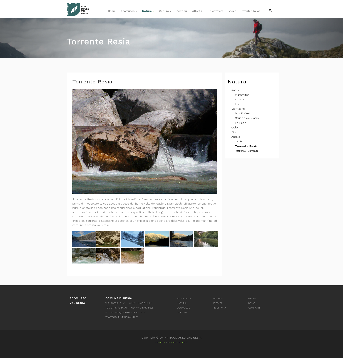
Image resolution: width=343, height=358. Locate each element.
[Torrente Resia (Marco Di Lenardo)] (157, 239)
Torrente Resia (246, 146)
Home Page (184, 298)
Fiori (234, 132)
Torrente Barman (246, 150)
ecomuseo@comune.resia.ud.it (125, 312)
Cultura (164, 11)
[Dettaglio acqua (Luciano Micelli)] (132, 255)
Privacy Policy (178, 342)
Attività (197, 11)
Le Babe (240, 123)
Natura (147, 11)
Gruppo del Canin (247, 118)
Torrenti (236, 141)
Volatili (239, 99)
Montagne (238, 108)
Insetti (239, 104)
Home (112, 11)
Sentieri (182, 11)
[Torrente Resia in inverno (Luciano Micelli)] (84, 239)
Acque (235, 136)
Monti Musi (242, 113)
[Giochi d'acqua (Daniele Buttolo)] (84, 255)
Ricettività (216, 11)
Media (252, 298)
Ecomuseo (128, 11)
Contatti (254, 307)
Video (232, 11)
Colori (235, 127)
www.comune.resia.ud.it (121, 317)
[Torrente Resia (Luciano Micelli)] (206, 239)
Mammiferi (242, 94)
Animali (236, 90)
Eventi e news (251, 11)
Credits (160, 342)
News (251, 303)
